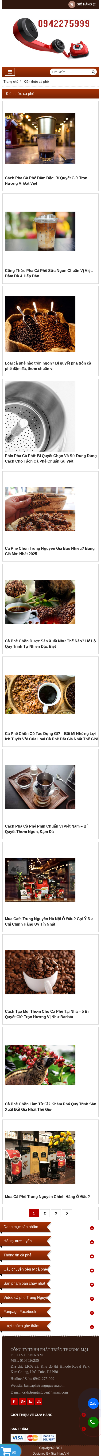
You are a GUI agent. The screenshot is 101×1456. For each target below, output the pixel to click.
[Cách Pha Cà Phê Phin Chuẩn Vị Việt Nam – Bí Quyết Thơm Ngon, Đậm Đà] (40, 821)
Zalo (93, 1403)
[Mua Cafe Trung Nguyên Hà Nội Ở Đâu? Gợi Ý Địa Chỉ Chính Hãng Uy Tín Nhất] (40, 914)
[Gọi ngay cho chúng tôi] (93, 1422)
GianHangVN (60, 1453)
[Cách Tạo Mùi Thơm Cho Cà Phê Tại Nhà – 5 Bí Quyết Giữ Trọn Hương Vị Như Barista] (40, 1006)
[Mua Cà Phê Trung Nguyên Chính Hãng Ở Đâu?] (40, 1192)
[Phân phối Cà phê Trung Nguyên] (50, 66)
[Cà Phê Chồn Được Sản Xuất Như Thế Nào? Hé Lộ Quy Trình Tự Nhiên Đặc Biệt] (40, 636)
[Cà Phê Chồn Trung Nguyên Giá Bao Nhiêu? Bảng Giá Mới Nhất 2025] (40, 543)
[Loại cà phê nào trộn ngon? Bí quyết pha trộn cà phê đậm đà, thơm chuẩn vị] (40, 358)
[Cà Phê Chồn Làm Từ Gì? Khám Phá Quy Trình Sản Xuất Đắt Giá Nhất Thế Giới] (40, 1099)
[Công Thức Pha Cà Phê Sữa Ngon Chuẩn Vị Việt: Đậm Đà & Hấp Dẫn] (40, 265)
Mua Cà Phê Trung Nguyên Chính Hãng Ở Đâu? (47, 1196)
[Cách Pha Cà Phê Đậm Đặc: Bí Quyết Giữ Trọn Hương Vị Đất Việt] (40, 173)
